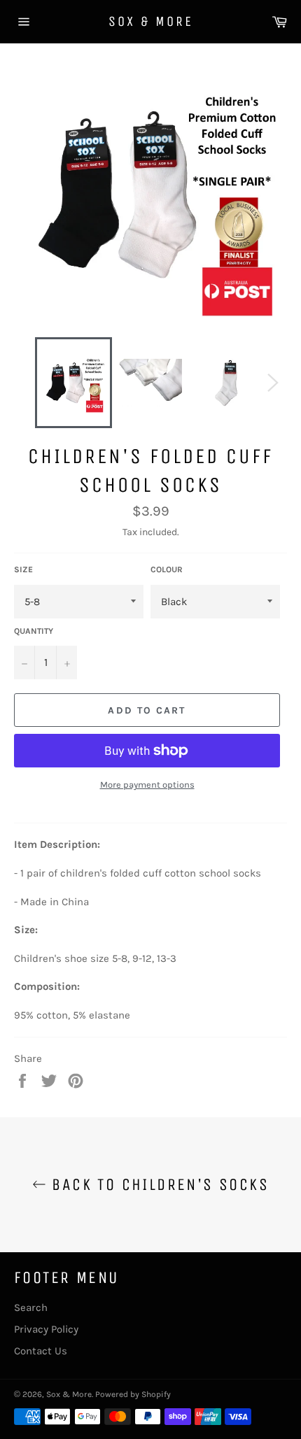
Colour (166, 569)
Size (23, 569)
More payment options (147, 784)
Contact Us (40, 1351)
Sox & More (150, 21)
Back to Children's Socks (157, 1184)
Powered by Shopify (133, 1394)
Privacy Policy (46, 1329)
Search (31, 1307)
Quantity (33, 631)
